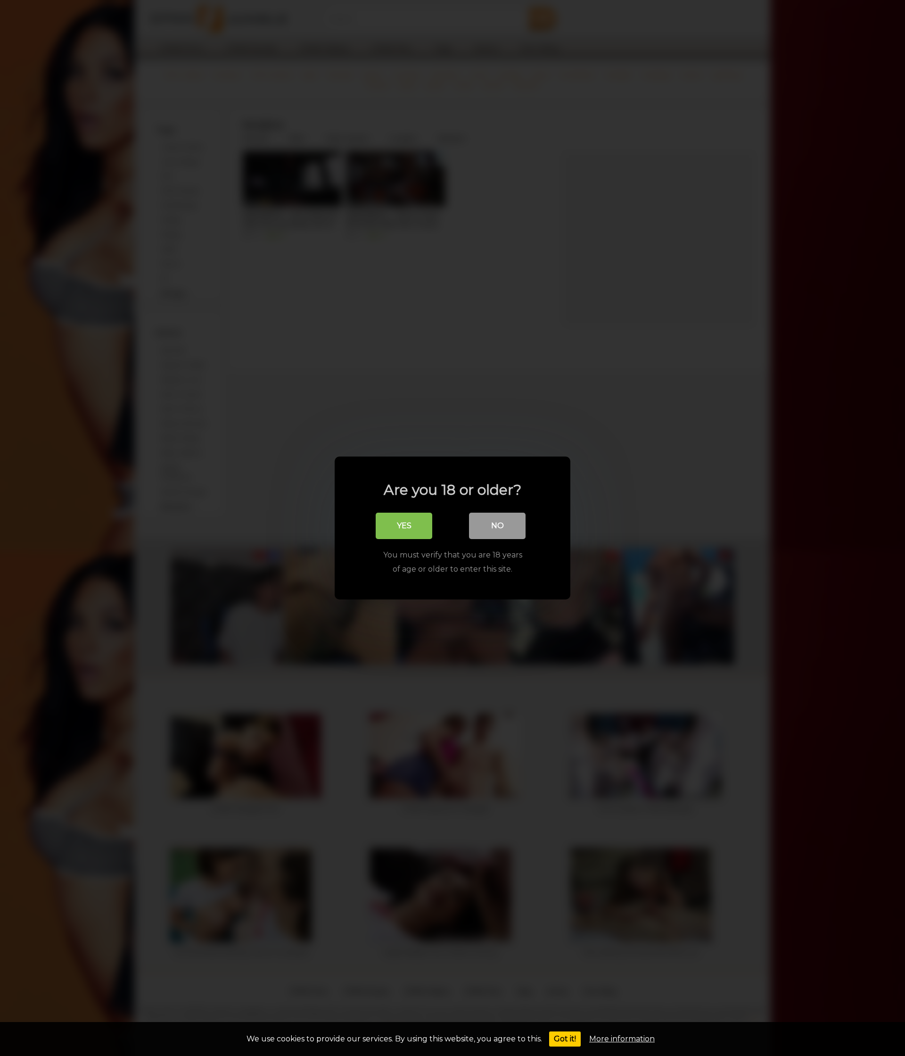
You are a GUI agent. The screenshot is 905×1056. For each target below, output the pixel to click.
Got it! (565, 1038)
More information (622, 1038)
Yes (404, 525)
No (497, 525)
